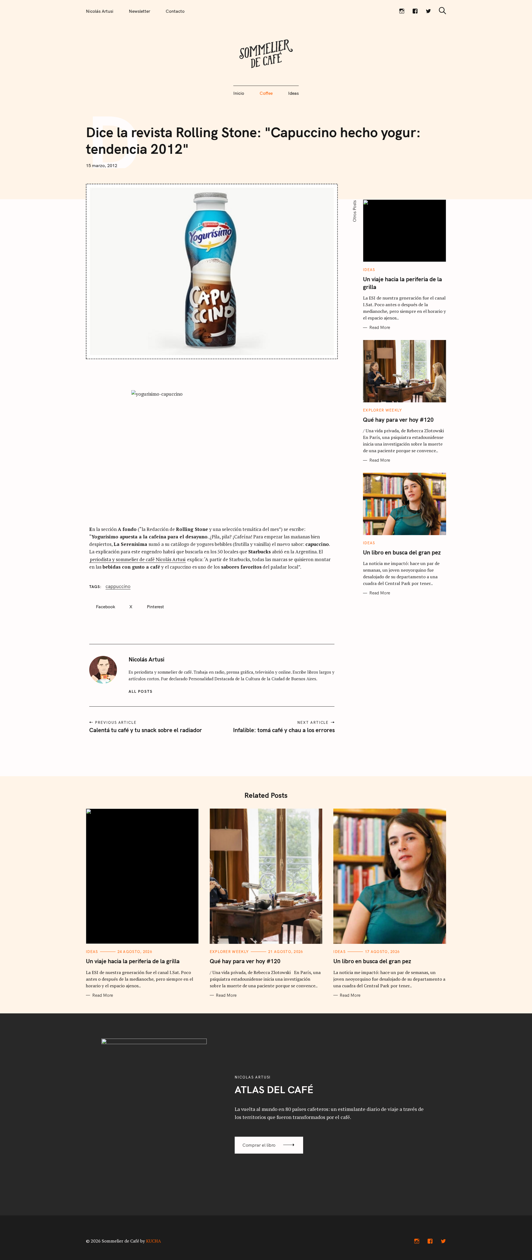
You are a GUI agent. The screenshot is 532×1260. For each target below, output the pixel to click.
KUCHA (153, 1241)
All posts (141, 691)
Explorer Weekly (382, 410)
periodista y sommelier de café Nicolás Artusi (137, 559)
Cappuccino (118, 586)
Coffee (266, 93)
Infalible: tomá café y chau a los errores (283, 729)
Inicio (238, 93)
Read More (379, 327)
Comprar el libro (258, 1145)
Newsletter (139, 11)
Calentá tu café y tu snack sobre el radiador (145, 729)
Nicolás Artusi (99, 11)
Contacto (175, 11)
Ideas (293, 93)
